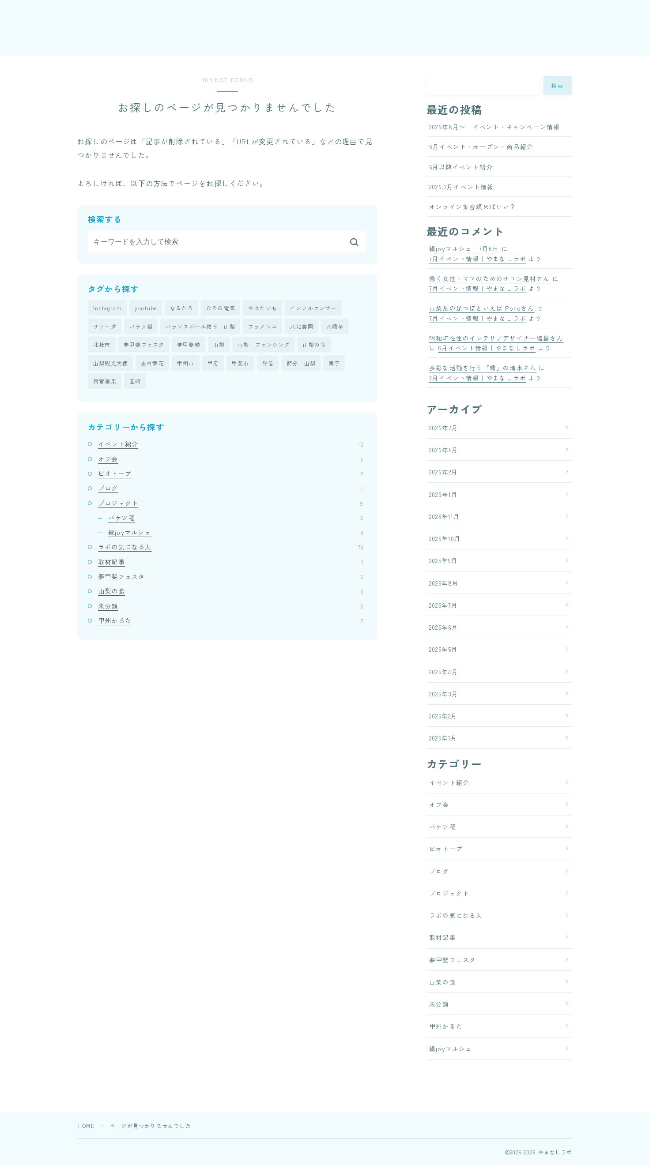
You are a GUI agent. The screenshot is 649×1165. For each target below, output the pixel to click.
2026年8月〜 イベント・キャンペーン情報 (494, 126)
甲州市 (186, 363)
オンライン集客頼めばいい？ (473, 206)
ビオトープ (230, 473)
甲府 (213, 363)
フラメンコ (262, 326)
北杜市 (102, 344)
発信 (268, 363)
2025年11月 (444, 516)
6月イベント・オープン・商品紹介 (481, 146)
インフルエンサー (313, 308)
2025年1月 (443, 737)
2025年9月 (443, 560)
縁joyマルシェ (235, 532)
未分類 (230, 605)
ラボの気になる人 (230, 546)
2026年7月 (443, 427)
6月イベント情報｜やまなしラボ (487, 347)
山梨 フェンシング (264, 344)
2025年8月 (444, 583)
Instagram (107, 308)
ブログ (230, 488)
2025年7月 (443, 605)
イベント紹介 (230, 444)
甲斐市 (240, 363)
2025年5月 (443, 649)
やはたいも (262, 308)
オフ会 (230, 459)
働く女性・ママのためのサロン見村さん (489, 278)
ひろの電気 (220, 308)
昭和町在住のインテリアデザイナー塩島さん (496, 338)
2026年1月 (443, 494)
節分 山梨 (301, 363)
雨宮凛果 (105, 381)
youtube (146, 308)
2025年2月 (443, 715)
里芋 (334, 363)
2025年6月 (443, 627)
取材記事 (230, 561)
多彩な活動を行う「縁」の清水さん (482, 367)
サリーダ (105, 326)
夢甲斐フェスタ (144, 344)
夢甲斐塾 (188, 344)
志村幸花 (152, 363)
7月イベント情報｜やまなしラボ (477, 258)
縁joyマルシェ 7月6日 (464, 248)
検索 (558, 85)
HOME (86, 1125)
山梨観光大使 (110, 363)
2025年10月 (445, 538)
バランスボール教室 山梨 (200, 326)
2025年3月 (443, 693)
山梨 (219, 344)
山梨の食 (314, 344)
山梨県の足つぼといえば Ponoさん (482, 308)
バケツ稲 (141, 326)
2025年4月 (443, 671)
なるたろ (181, 308)
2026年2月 (443, 471)
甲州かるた (230, 620)
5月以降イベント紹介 (461, 166)
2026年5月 (443, 449)
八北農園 (301, 326)
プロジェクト (230, 503)
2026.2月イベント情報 (461, 186)
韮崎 (135, 381)
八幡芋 (335, 326)
